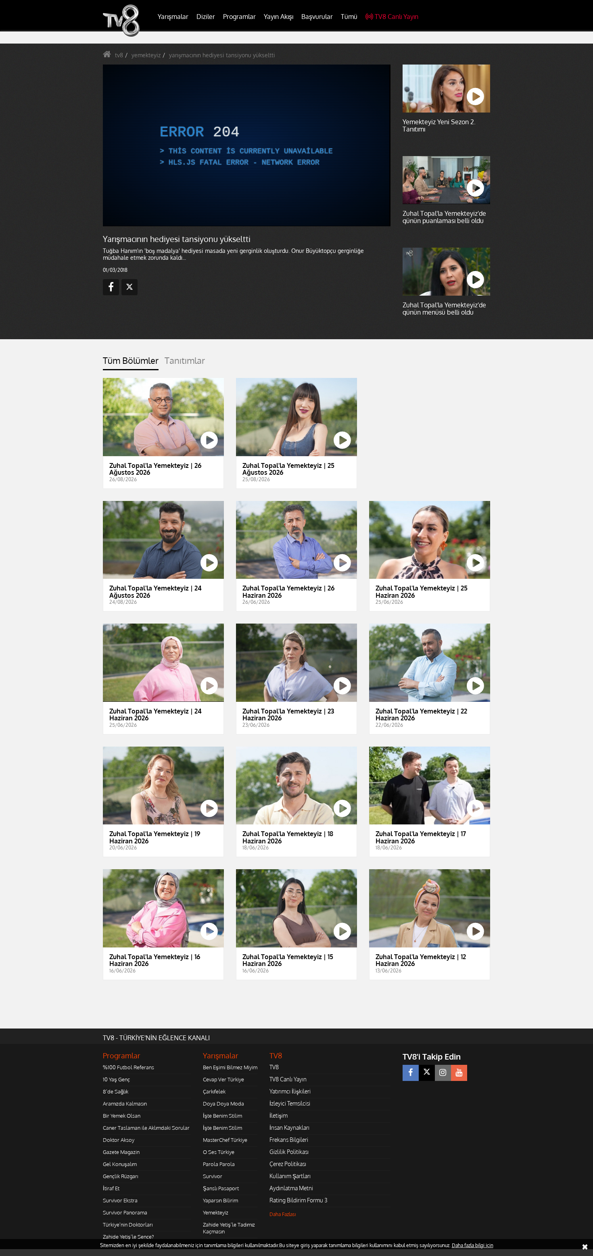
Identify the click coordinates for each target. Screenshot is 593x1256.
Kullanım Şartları (290, 1176)
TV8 (274, 1067)
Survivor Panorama (125, 1212)
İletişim (278, 1115)
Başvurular (317, 17)
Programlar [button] (239, 17)
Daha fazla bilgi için (472, 1245)
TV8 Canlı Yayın (396, 17)
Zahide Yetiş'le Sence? (128, 1236)
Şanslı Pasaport (221, 1188)
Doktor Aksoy (118, 1140)
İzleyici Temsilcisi (289, 1103)
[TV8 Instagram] (443, 1073)
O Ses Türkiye (218, 1152)
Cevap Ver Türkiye (223, 1079)
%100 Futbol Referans (128, 1067)
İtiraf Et (111, 1188)
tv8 (119, 55)
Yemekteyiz (215, 1212)
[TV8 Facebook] (411, 1073)
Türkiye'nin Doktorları (127, 1224)
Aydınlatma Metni (291, 1188)
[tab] (131, 362)
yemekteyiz (146, 55)
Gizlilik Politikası (289, 1151)
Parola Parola (219, 1164)
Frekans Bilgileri (288, 1139)
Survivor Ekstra (120, 1200)
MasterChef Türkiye (225, 1140)
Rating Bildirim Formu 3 (298, 1200)
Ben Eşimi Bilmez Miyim (230, 1067)
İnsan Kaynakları (289, 1127)
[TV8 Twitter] (427, 1073)
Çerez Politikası (287, 1163)
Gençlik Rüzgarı (120, 1176)
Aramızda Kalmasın (125, 1103)
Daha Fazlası (282, 1214)
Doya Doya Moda (223, 1103)
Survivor (212, 1176)
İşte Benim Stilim (222, 1115)
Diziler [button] (205, 17)
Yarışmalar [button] (173, 17)
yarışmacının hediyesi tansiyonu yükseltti (222, 55)
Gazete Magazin (121, 1152)
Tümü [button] (349, 17)
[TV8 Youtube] (459, 1073)
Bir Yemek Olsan (121, 1115)
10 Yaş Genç (116, 1079)
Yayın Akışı (278, 17)
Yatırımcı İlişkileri (290, 1091)
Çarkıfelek (214, 1091)
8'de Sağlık (115, 1091)
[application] (246, 145)
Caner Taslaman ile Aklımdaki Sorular (146, 1128)
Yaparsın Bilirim (220, 1200)
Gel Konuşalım (120, 1164)
